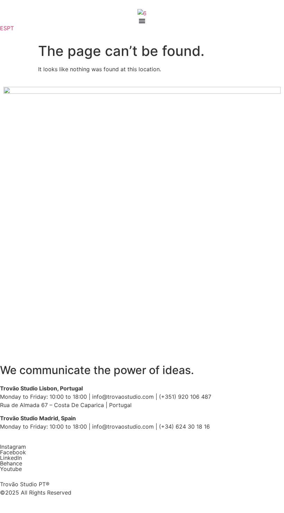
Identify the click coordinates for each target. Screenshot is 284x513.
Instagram (13, 446)
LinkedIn (11, 457)
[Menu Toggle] (142, 20)
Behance (11, 463)
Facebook (13, 452)
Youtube (11, 468)
